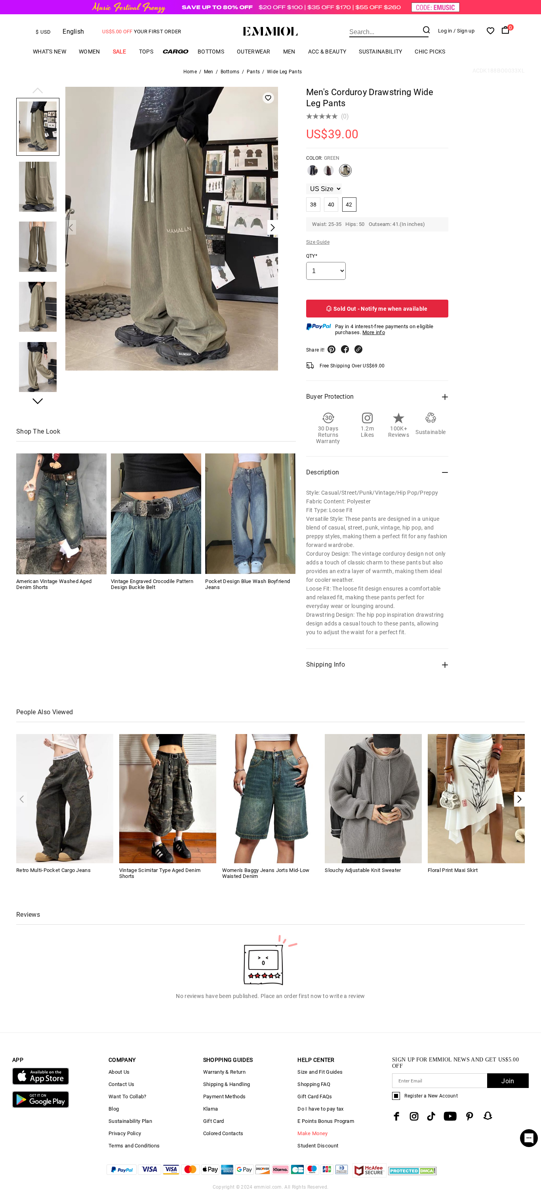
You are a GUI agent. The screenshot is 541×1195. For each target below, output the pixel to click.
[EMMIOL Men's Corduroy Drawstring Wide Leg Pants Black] (312, 173)
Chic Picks (430, 51)
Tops (146, 51)
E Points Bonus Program (325, 1121)
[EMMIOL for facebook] (396, 1116)
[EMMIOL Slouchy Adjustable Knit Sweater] (373, 798)
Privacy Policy (125, 1133)
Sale (119, 51)
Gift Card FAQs (314, 1096)
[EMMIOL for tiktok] (431, 1116)
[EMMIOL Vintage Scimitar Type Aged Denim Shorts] (167, 798)
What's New (49, 51)
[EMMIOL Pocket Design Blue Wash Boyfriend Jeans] (250, 513)
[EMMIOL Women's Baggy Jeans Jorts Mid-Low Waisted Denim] (270, 798)
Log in (445, 31)
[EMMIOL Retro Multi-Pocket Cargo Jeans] (64, 798)
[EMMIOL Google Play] (40, 1106)
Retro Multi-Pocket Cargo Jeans (53, 870)
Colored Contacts (223, 1133)
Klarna (210, 1109)
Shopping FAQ (313, 1084)
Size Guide (318, 242)
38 (313, 204)
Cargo (175, 51)
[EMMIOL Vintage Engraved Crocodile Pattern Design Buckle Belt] (156, 513)
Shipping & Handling (226, 1084)
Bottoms (211, 51)
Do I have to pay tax (320, 1109)
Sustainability (380, 51)
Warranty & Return (224, 1072)
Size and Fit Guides (320, 1072)
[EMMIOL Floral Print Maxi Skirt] (476, 798)
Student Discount (317, 1146)
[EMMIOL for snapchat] (488, 1116)
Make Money (312, 1133)
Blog (114, 1109)
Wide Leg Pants (284, 72)
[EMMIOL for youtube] (450, 1116)
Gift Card (213, 1121)
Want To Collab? (128, 1096)
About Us (119, 1072)
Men (289, 51)
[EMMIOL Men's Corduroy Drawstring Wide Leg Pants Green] (345, 173)
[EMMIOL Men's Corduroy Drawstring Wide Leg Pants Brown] (329, 173)
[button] (37, 91)
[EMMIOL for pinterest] (469, 1116)
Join (507, 1081)
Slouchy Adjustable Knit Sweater (363, 870)
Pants (253, 72)
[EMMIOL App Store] (40, 1083)
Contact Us (121, 1084)
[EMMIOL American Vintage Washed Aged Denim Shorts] (61, 513)
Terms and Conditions (134, 1146)
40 (331, 204)
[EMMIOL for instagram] (414, 1116)
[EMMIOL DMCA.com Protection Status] (412, 1175)
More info (373, 332)
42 (349, 204)
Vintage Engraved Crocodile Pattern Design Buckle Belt (152, 584)
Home (190, 72)
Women (89, 51)
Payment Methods (224, 1096)
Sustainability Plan (130, 1121)
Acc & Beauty (327, 51)
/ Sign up (463, 31)
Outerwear (253, 51)
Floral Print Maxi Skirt (453, 870)
